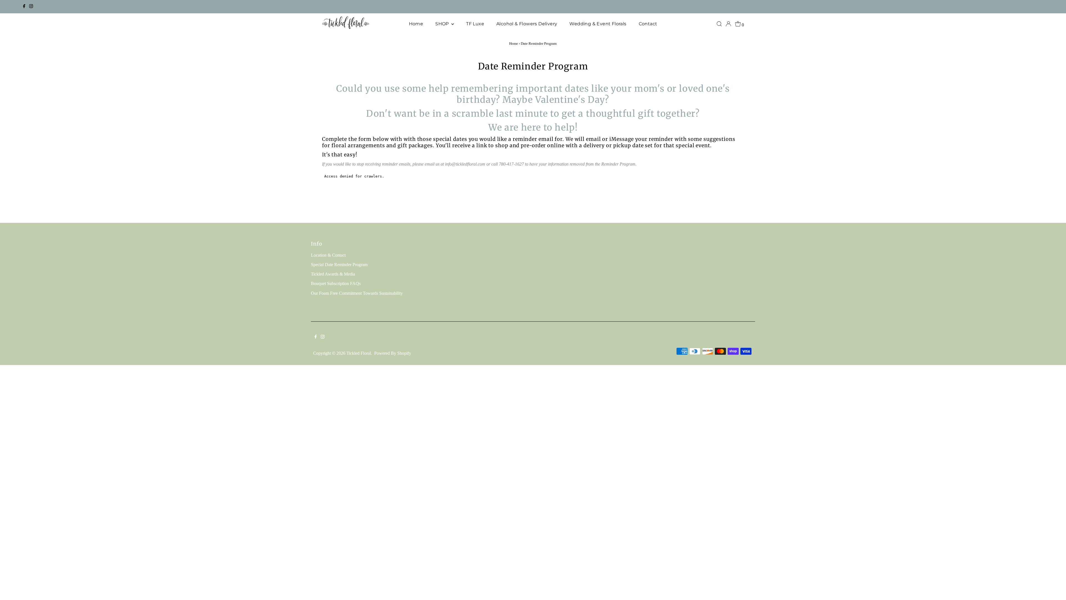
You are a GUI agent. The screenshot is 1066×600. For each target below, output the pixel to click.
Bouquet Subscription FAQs (336, 283)
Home (416, 23)
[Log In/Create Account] (728, 23)
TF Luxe (475, 23)
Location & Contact (328, 255)
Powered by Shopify (392, 353)
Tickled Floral (358, 353)
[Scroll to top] (1054, 588)
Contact (648, 23)
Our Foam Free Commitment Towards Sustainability (357, 293)
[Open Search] (719, 23)
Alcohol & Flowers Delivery (526, 23)
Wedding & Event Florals (597, 23)
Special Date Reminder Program (339, 264)
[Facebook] (24, 6)
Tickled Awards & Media (333, 274)
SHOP (442, 23)
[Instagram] (31, 6)
